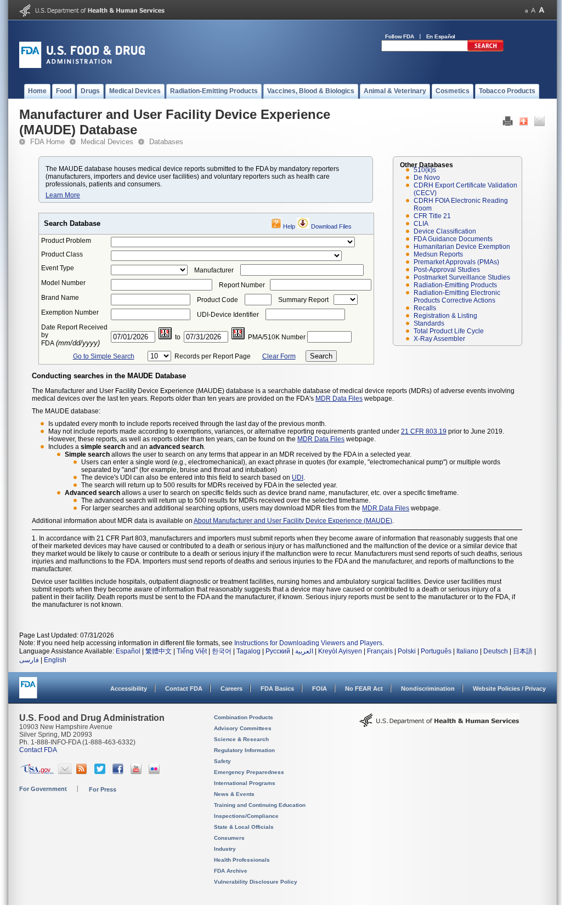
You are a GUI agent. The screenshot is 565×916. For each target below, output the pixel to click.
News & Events (234, 794)
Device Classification (445, 231)
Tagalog (248, 651)
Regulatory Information (244, 750)
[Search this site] (485, 49)
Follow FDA (399, 36)
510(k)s (425, 170)
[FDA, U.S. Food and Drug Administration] (82, 66)
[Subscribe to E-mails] (65, 772)
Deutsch (495, 651)
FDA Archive (230, 871)
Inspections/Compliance (246, 816)
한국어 (221, 651)
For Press (102, 789)
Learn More (63, 195)
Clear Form (279, 356)
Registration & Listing (445, 316)
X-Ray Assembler (439, 339)
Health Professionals (242, 860)
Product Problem (66, 240)
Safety (222, 761)
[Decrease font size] (526, 10)
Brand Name (60, 297)
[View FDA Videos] (137, 772)
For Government (43, 789)
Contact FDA (183, 688)
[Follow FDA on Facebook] (119, 772)
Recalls (425, 308)
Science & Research (241, 739)
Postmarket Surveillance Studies (462, 277)
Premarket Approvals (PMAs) (456, 262)
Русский (277, 651)
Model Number (63, 283)
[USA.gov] (37, 772)
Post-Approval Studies (447, 270)
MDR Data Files (339, 398)
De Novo (427, 177)
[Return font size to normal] (533, 10)
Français (380, 651)
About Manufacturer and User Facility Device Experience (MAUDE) (293, 521)
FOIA (319, 688)
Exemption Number (70, 312)
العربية (304, 651)
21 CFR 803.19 (424, 431)
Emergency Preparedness (249, 772)
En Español (441, 36)
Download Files (331, 226)
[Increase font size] (542, 10)
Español (128, 651)
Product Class (62, 254)
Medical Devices (107, 142)
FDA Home (47, 142)
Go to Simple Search (103, 356)
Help (289, 226)
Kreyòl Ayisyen (340, 651)
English (55, 660)
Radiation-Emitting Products (455, 285)
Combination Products (243, 717)
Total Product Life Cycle (449, 331)
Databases (166, 142)
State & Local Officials (244, 827)
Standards (429, 323)
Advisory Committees (243, 728)
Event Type (57, 268)
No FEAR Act (364, 688)
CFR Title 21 (432, 216)
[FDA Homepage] (28, 693)
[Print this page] (507, 124)
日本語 (523, 651)
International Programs (244, 783)
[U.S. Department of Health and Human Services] (92, 14)
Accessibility (128, 688)
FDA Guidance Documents (453, 239)
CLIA (421, 223)
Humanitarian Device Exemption (462, 247)
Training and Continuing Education (260, 805)
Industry (225, 849)
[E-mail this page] (539, 124)
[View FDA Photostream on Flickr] (155, 772)
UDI (297, 477)
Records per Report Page (212, 356)
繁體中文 (158, 651)
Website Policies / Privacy (509, 688)
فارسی (29, 660)
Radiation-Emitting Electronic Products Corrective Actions (457, 296)
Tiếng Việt (192, 651)
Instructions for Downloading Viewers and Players (308, 643)
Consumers (229, 838)
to (177, 337)
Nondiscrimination (428, 688)
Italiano (467, 651)
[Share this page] (523, 124)
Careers (231, 688)
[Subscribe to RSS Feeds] (83, 772)
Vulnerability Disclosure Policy (255, 882)
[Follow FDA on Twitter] (101, 772)
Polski (407, 651)
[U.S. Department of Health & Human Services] (439, 724)
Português (436, 651)
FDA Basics (277, 688)
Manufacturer (214, 270)
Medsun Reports (438, 254)
